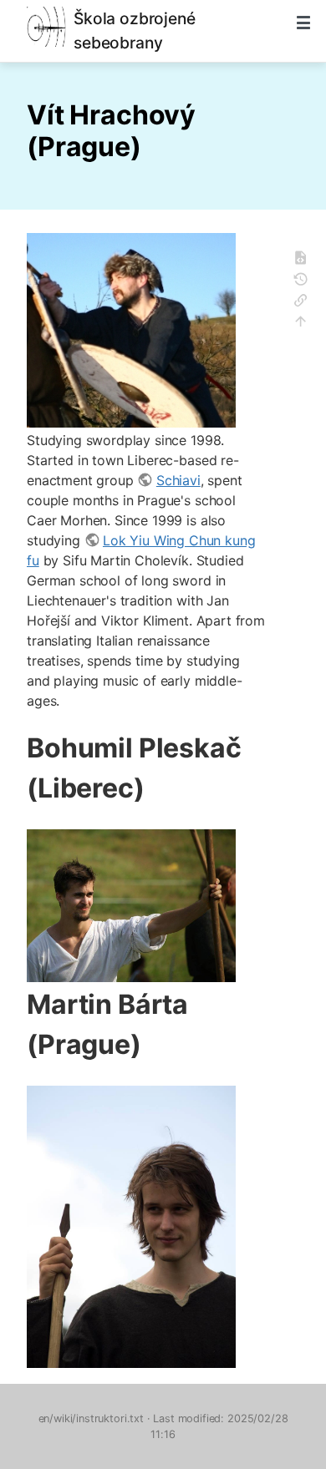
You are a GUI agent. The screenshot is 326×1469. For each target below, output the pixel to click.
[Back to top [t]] (306, 323)
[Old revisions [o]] (306, 281)
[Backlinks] (306, 302)
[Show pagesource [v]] (306, 260)
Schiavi (178, 480)
